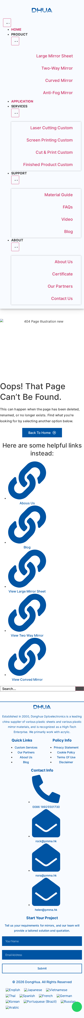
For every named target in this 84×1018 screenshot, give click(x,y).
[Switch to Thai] (11, 996)
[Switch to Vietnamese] (56, 990)
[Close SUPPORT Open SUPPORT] (15, 180)
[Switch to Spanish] (27, 996)
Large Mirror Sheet (54, 55)
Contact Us (62, 298)
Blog (68, 231)
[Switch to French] (46, 996)
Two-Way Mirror (57, 68)
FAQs (68, 207)
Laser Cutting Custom (51, 127)
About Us (64, 261)
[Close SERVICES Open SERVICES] (15, 113)
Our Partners (60, 286)
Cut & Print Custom (54, 152)
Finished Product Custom (48, 164)
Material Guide (58, 194)
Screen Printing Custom (50, 140)
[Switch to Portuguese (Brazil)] (40, 1002)
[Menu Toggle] (7, 22)
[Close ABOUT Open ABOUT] (15, 247)
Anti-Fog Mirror (58, 92)
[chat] (77, 1007)
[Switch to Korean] (13, 1002)
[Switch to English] (13, 990)
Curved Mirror (59, 80)
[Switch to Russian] (68, 1002)
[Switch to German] (64, 996)
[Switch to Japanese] (33, 990)
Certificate (62, 274)
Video (67, 219)
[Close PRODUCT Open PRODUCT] (15, 41)
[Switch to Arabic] (12, 1007)
